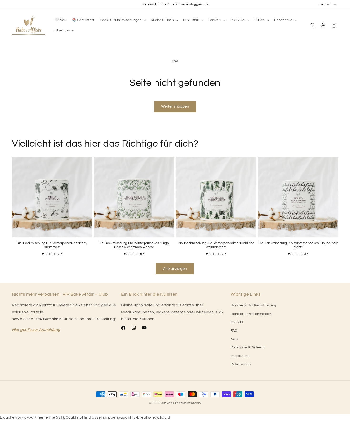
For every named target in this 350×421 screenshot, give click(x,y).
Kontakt (237, 322)
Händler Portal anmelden (251, 314)
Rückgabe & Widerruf (248, 347)
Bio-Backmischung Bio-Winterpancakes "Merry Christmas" (52, 245)
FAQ (234, 330)
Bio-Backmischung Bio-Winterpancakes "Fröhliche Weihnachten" (216, 245)
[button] (122, 20)
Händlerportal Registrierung (253, 305)
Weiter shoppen (175, 106)
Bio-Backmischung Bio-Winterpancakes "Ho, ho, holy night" (298, 245)
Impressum (240, 356)
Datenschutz (241, 364)
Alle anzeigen (175, 269)
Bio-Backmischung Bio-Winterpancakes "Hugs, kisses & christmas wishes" (134, 245)
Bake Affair (167, 403)
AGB (234, 339)
